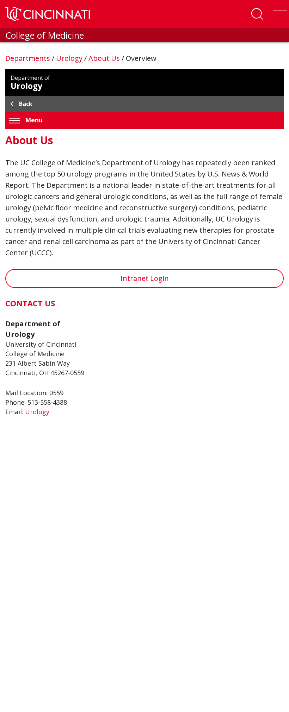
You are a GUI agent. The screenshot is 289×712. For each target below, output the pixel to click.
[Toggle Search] (257, 14)
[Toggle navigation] (278, 14)
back (25, 104)
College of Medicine (44, 35)
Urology (70, 58)
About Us (105, 58)
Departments (28, 58)
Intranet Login (145, 278)
